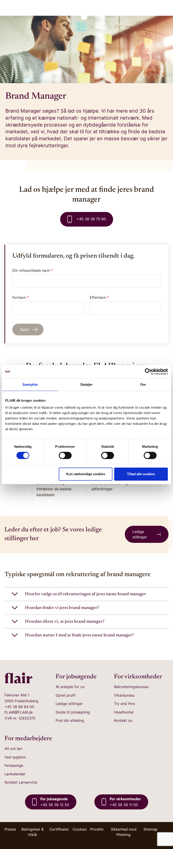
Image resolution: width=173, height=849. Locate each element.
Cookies (79, 829)
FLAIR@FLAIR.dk (19, 712)
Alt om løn (13, 748)
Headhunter (124, 712)
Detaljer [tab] (86, 384)
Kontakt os (123, 720)
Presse (10, 829)
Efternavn (99, 297)
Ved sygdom (15, 757)
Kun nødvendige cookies (85, 474)
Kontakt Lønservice (21, 782)
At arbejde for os (70, 686)
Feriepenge (14, 765)
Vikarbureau (124, 695)
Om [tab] (143, 384)
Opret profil (65, 695)
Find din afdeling (70, 720)
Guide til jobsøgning (73, 712)
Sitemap (150, 829)
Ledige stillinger (69, 703)
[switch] (65, 455)
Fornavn (20, 297)
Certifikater (59, 829)
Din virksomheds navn (32, 270)
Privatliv (97, 829)
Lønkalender (15, 774)
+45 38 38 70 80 (90, 219)
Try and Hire (124, 703)
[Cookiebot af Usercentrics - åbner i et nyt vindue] (148, 371)
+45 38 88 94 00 (19, 706)
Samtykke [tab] (30, 384)
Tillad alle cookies (141, 474)
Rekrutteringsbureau (131, 686)
